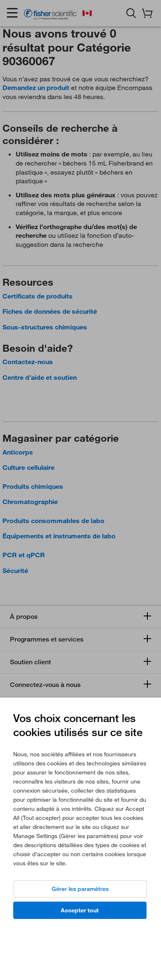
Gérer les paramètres (80, 889)
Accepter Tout (80, 910)
